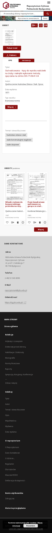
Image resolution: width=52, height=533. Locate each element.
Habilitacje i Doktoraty (14, 352)
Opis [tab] (10, 60)
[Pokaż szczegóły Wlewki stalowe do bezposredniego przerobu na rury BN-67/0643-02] (22, 222)
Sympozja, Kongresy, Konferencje (19, 374)
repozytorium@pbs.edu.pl (16, 290)
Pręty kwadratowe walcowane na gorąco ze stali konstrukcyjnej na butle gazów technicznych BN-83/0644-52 (36, 204)
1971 (7, 92)
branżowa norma (12, 100)
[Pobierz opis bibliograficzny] (12, 222)
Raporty (8, 369)
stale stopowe (13, 144)
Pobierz (12, 55)
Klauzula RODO (11, 475)
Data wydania (10, 432)
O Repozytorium (12, 447)
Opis (7, 415)
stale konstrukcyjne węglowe (19, 140)
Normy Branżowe (12, 363)
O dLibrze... (10, 458)
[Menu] (48, 2)
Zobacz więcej (11, 383)
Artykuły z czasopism (14, 341)
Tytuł (7, 398)
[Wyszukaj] (48, 13)
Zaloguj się (9, 498)
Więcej (41, 229)
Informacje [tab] (26, 60)
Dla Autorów (10, 469)
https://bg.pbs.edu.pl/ (14, 302)
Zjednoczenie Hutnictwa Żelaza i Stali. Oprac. (24, 84)
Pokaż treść (12, 48)
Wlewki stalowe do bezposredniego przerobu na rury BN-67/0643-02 (14, 204)
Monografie (10, 358)
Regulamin (9, 464)
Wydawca (9, 426)
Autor (7, 404)
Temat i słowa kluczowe (15, 409)
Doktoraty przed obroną (15, 347)
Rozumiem (30, 525)
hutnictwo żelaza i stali (16, 135)
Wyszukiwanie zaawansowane (28, 18)
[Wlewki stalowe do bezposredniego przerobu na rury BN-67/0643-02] (14, 186)
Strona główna (11, 326)
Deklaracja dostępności (15, 480)
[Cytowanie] (46, 25)
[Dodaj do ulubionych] (41, 25)
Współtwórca (10, 421)
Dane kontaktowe (12, 453)
